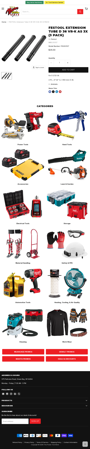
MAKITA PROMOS (23, 359)
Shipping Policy (56, 442)
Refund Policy (17, 442)
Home (4, 22)
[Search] (80, 11)
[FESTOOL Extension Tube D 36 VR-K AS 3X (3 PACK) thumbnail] (6, 75)
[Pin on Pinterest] (60, 91)
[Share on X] (53, 91)
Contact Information (70, 442)
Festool (54, 39)
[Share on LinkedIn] (56, 91)
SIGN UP (35, 421)
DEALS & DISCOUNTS (67, 359)
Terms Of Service (42, 442)
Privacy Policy (29, 442)
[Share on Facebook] (50, 91)
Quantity (52, 58)
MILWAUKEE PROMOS (23, 352)
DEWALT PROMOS (66, 352)
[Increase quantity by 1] (67, 62)
